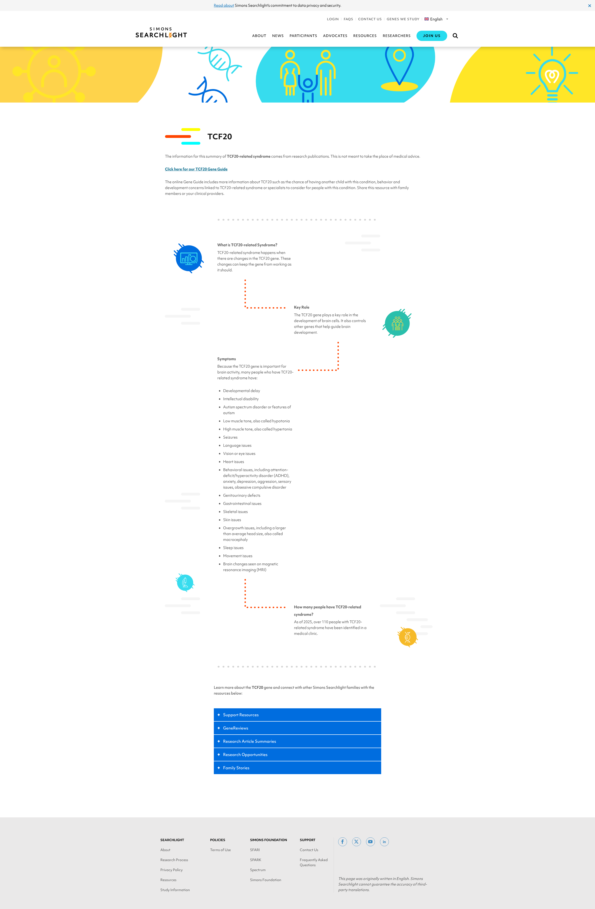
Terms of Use (220, 850)
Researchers (397, 35)
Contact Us (370, 19)
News (278, 35)
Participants (303, 35)
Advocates (335, 35)
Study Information (175, 890)
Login (333, 19)
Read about (224, 5)
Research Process (174, 860)
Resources (365, 35)
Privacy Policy (171, 870)
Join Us (432, 35)
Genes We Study (403, 19)
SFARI (255, 850)
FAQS (348, 19)
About (259, 35)
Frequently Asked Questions (314, 862)
